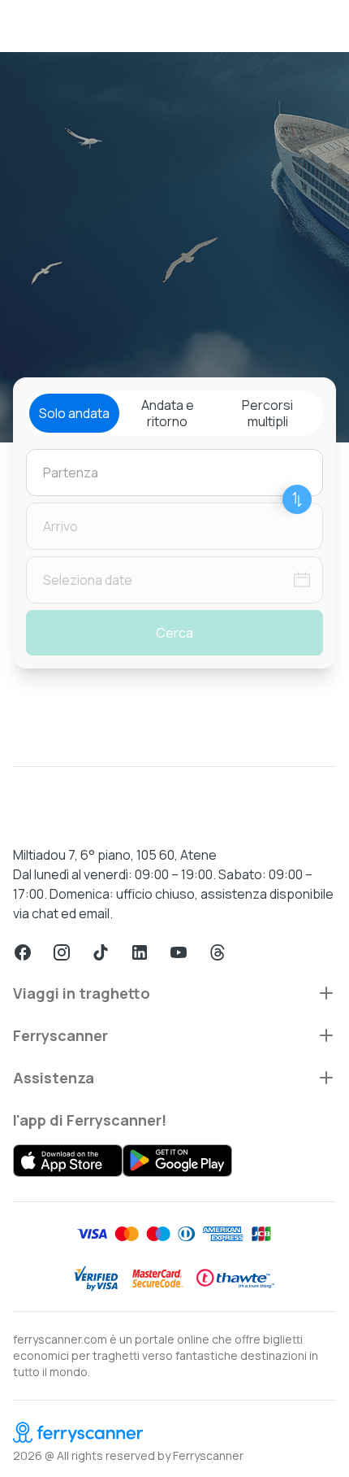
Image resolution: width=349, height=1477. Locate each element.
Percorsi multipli (267, 413)
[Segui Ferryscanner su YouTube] (178, 952)
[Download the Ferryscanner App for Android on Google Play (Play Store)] (177, 1160)
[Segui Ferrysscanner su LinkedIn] (139, 952)
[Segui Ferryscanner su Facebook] (22, 952)
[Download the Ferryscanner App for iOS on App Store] (68, 1160)
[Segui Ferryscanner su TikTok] (100, 952)
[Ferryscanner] (174, 1432)
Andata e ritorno (167, 413)
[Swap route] (297, 499)
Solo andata (74, 413)
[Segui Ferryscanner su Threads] (217, 952)
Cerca (174, 633)
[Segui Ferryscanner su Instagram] (61, 952)
